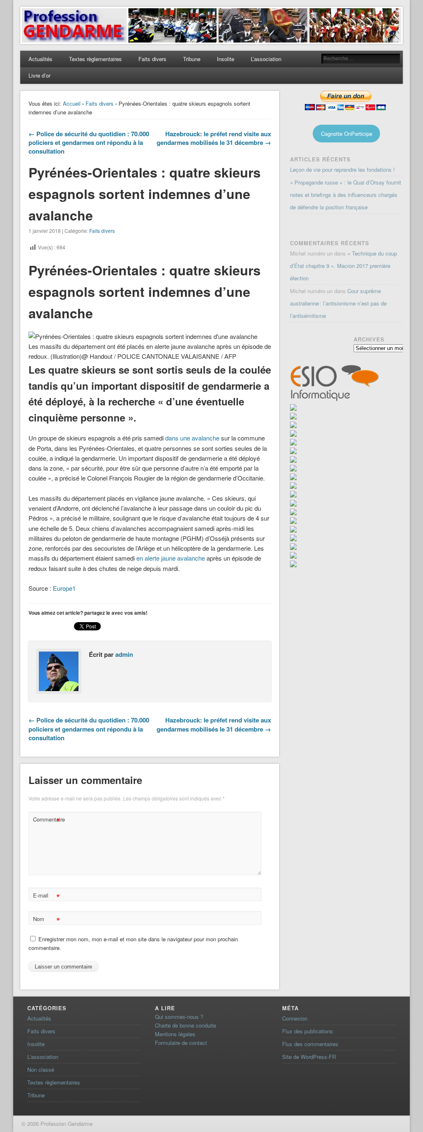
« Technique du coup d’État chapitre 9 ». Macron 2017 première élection (343, 265)
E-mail (46, 896)
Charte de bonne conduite (185, 1025)
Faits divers (152, 59)
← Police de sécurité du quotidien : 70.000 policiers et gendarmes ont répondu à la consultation (89, 142)
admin (124, 654)
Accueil (72, 103)
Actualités (40, 59)
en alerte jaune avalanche (170, 558)
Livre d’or (39, 75)
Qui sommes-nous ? (179, 1017)
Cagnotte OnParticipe (346, 133)
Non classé (40, 1069)
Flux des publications (307, 1031)
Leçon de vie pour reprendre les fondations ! (342, 169)
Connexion (294, 1018)
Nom (46, 920)
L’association (266, 59)
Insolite (225, 59)
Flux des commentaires (310, 1044)
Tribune (191, 59)
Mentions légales (175, 1034)
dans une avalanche (192, 437)
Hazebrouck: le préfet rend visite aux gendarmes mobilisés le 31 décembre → (214, 138)
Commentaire (47, 820)
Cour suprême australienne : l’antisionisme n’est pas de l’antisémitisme (338, 303)
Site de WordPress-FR (309, 1057)
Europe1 (64, 588)
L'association (42, 1057)
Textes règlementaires (95, 59)
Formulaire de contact (181, 1043)
